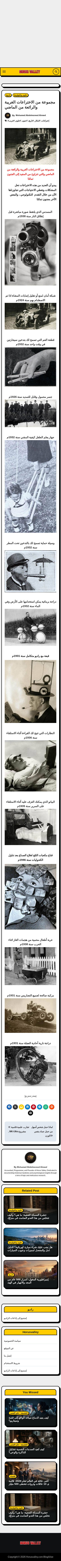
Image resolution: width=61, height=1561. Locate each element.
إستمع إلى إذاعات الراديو (15, 1318)
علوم (18, 121)
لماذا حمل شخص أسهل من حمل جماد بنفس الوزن (42, 1131)
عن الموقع (9, 1348)
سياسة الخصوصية (12, 1341)
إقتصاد (12, 1476)
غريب (11, 121)
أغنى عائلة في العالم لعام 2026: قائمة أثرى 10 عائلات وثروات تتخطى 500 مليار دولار (30, 1484)
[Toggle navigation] (4, 71)
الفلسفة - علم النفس (19, 1413)
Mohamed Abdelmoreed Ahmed (31, 115)
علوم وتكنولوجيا (20, 95)
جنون (24, 121)
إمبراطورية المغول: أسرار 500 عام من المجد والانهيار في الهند (28, 1281)
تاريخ (8, 95)
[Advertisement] (30, 36)
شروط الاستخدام (12, 1363)
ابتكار (37, 121)
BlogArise (48, 1557)
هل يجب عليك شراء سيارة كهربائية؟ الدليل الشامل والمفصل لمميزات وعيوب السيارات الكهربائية (30, 1250)
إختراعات (45, 121)
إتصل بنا (7, 1356)
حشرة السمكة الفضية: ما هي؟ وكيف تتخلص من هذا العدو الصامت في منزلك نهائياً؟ (28, 1217)
